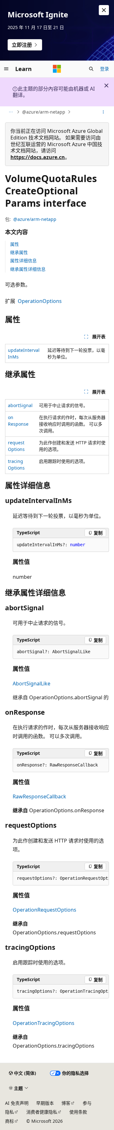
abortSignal (20, 405)
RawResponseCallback (39, 796)
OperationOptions (40, 301)
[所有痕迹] (10, 112)
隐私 (9, 1112)
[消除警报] (104, 10)
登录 (104, 69)
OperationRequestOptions (44, 909)
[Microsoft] (57, 69)
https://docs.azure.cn (37, 157)
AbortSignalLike (31, 683)
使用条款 (78, 1112)
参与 (87, 1103)
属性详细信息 (23, 260)
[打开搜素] (91, 68)
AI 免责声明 (16, 1103)
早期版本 (45, 1103)
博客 (65, 1103)
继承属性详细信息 (28, 269)
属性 (14, 244)
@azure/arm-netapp (43, 112)
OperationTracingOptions (43, 1023)
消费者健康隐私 (41, 1112)
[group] (61, 878)
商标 (9, 1121)
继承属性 (19, 252)
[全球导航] (6, 68)
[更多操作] (103, 112)
